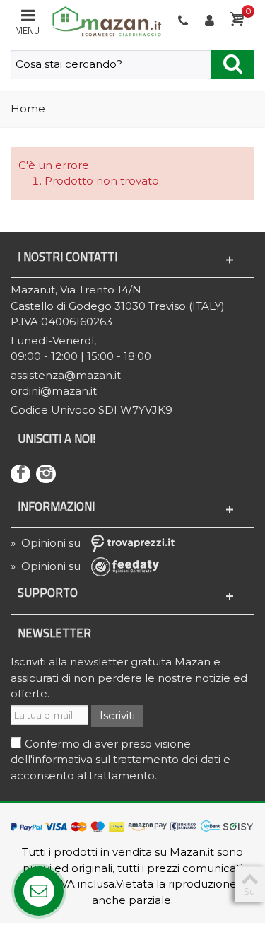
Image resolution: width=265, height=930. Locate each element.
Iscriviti (117, 715)
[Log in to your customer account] (210, 21)
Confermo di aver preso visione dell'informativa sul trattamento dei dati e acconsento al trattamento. (120, 759)
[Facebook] (20, 474)
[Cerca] (232, 64)
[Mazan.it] (104, 20)
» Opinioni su (47, 543)
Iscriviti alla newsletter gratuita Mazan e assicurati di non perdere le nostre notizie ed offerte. (129, 677)
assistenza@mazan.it (66, 375)
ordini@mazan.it (54, 390)
